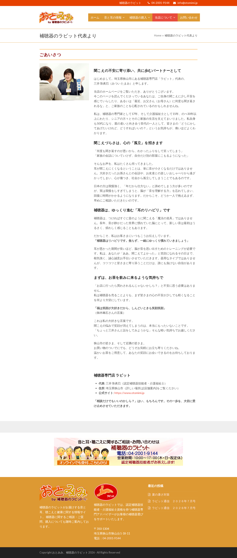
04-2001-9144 (160, 3)
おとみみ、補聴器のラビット (70, 552)
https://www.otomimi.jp (129, 393)
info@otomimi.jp (188, 3)
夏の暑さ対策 (160, 494)
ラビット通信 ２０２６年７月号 (174, 501)
